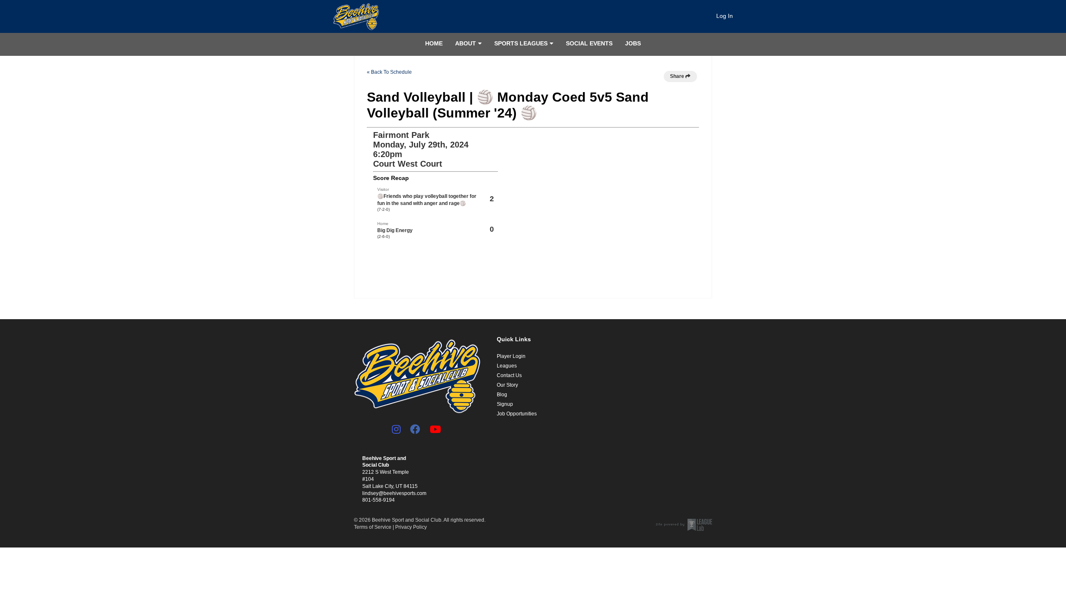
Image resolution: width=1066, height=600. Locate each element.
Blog (502, 395)
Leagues (507, 366)
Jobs (633, 43)
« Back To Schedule (389, 72)
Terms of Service (372, 527)
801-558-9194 (378, 500)
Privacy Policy (411, 527)
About (465, 43)
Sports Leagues (521, 43)
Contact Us (509, 375)
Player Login (511, 356)
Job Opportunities (517, 414)
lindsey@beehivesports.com (394, 493)
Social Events (589, 43)
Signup (505, 404)
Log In (724, 15)
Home (434, 43)
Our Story (507, 385)
